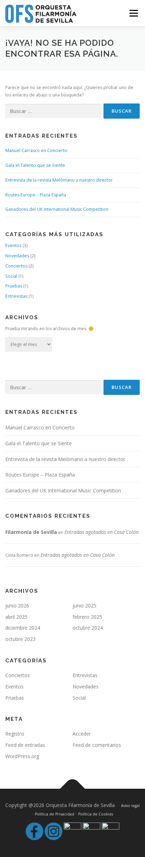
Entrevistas (16, 296)
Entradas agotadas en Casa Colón (101, 532)
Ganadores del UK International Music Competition (56, 209)
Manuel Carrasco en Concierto (36, 150)
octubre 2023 (20, 639)
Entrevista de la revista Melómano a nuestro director (59, 180)
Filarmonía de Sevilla (31, 532)
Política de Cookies (95, 814)
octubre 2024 (87, 627)
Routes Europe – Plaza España (35, 195)
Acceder (81, 733)
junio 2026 (17, 605)
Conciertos (16, 266)
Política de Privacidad (54, 814)
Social (11, 276)
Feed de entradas (25, 745)
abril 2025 (16, 616)
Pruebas (13, 286)
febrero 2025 (87, 616)
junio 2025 (84, 605)
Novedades (17, 256)
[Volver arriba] (72, 788)
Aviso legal (130, 805)
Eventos (13, 245)
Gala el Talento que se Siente (35, 165)
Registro (14, 733)
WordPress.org (22, 756)
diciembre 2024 (22, 627)
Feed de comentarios (96, 745)
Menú (133, 13)
